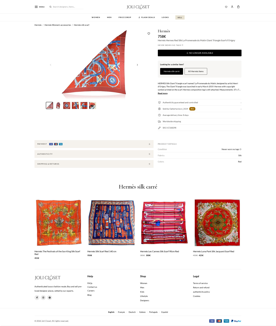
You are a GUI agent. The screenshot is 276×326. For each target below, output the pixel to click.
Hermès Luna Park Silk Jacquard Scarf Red (213, 251)
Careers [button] (90, 290)
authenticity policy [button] (201, 292)
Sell (180, 17)
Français (121, 312)
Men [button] (109, 17)
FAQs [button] (89, 283)
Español (164, 312)
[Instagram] (43, 297)
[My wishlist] (226, 6)
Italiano (142, 312)
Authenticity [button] (45, 154)
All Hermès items (196, 71)
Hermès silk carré (171, 71)
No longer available (201, 53)
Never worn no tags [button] (170, 45)
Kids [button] (142, 292)
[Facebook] (36, 297)
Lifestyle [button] (144, 296)
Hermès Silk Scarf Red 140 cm (101, 251)
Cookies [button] (196, 296)
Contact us (92, 287)
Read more (162, 93)
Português (153, 312)
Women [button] (96, 17)
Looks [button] (165, 17)
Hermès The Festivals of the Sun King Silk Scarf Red (57, 252)
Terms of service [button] (200, 283)
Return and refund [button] (201, 287)
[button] (137, 64)
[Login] (232, 6)
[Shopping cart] (238, 6)
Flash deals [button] (148, 17)
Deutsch (132, 312)
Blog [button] (89, 295)
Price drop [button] (125, 17)
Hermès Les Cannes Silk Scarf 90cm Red (159, 251)
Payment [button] (42, 144)
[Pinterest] (49, 297)
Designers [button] (144, 300)
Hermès (164, 31)
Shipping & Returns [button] (48, 164)
